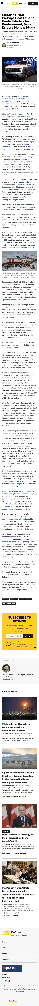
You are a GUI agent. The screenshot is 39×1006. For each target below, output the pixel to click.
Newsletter (6, 978)
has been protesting (24, 207)
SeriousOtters (13, 1001)
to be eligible (17, 484)
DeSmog (22, 3)
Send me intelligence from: (10, 644)
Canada (14, 599)
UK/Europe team (21, 646)
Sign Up (28, 636)
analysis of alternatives (20, 116)
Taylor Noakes (14, 42)
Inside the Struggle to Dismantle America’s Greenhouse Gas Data (16, 727)
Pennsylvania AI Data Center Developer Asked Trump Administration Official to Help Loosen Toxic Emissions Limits (18, 894)
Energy (5, 599)
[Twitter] (6, 981)
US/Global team (21, 644)
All (18, 641)
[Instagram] (12, 981)
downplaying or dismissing (17, 519)
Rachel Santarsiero (10, 733)
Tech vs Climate (12, 915)
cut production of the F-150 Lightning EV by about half (18, 541)
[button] (19, 942)
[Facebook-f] (3, 981)
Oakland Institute (31, 277)
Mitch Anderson (9, 844)
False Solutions (25, 599)
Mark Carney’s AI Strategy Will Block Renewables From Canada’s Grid (18, 838)
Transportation (9, 604)
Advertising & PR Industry (16, 796)
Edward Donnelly (9, 904)
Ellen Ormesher (9, 785)
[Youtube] (9, 981)
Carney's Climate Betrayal (16, 853)
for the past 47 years (19, 300)
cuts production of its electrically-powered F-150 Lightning (18, 98)
